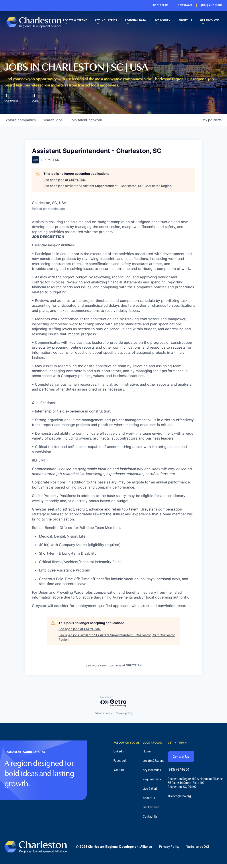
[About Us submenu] (181, 23)
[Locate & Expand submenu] (66, 23)
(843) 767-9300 (211, 5)
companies (20, 120)
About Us (185, 20)
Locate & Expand (75, 20)
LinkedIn (119, 751)
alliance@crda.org (179, 796)
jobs (53, 120)
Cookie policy (124, 713)
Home (147, 751)
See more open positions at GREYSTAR (114, 665)
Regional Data (135, 20)
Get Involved (209, 20)
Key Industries (106, 20)
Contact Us (160, 5)
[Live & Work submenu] (156, 23)
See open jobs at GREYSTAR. (64, 180)
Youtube (119, 770)
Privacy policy (103, 713)
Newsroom (185, 5)
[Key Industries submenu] (98, 23)
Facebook (120, 760)
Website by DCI (197, 846)
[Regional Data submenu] (128, 23)
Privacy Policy (169, 846)
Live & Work (161, 20)
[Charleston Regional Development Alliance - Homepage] (33, 22)
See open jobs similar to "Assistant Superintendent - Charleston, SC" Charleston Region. (107, 186)
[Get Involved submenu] (203, 23)
